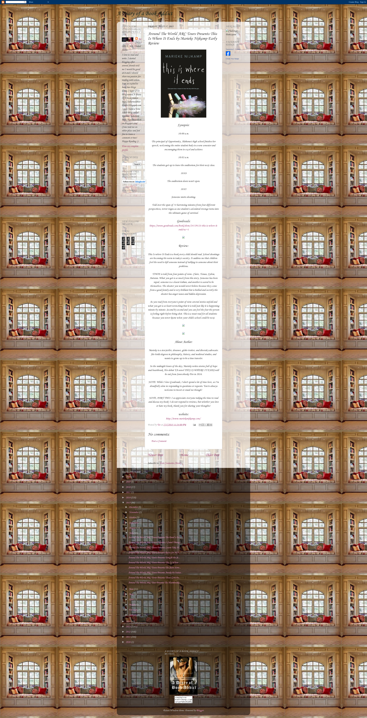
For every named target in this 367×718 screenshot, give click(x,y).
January (133, 615)
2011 (128, 637)
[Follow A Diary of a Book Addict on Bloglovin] (134, 183)
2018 (128, 487)
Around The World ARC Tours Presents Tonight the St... (154, 557)
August (132, 528)
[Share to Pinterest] (211, 424)
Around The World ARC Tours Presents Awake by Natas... (155, 572)
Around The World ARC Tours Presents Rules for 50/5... (154, 552)
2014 (128, 621)
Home (184, 455)
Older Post (212, 455)
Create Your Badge (232, 59)
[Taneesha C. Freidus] (228, 55)
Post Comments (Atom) (170, 463)
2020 (128, 477)
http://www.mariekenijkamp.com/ (183, 418)
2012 (128, 631)
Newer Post (155, 455)
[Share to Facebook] (208, 424)
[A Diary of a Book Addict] (183, 694)
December (133, 507)
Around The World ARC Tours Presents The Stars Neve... (154, 567)
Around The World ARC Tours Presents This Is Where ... (154, 562)
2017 (128, 492)
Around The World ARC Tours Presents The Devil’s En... (154, 537)
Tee (139, 39)
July (131, 533)
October (132, 517)
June (131, 589)
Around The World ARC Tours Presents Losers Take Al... (154, 547)
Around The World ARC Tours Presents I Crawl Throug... (154, 542)
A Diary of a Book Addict (144, 13)
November (134, 512)
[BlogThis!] (202, 424)
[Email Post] (194, 425)
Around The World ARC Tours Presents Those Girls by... (154, 577)
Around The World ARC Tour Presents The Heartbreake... (154, 582)
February (133, 610)
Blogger (199, 710)
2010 (128, 642)
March (132, 604)
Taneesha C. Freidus (233, 49)
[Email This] (200, 424)
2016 (128, 497)
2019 (128, 482)
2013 (128, 626)
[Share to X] (205, 424)
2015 (128, 502)
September (134, 522)
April (131, 599)
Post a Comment (158, 441)
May (131, 594)
